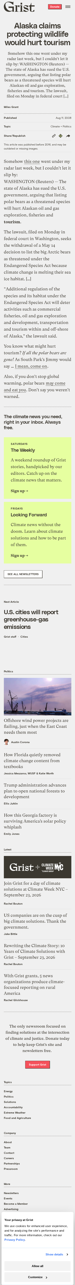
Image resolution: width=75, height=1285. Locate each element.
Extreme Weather (14, 1112)
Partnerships (12, 1163)
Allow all (37, 1266)
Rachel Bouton (13, 903)
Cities (24, 636)
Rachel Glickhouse (16, 1000)
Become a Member (16, 1203)
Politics (8, 1096)
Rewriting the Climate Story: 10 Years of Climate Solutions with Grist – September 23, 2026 (34, 951)
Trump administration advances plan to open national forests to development (35, 791)
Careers (9, 1158)
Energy (8, 1091)
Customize (35, 1277)
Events (8, 1198)
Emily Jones (11, 833)
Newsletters (11, 1193)
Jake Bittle (10, 933)
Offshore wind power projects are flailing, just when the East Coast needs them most (36, 726)
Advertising (11, 1209)
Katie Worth (46, 773)
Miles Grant (11, 106)
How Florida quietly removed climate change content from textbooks (32, 760)
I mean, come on (31, 366)
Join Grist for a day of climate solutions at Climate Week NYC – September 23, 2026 (36, 889)
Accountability (13, 1107)
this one (32, 161)
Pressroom (11, 1168)
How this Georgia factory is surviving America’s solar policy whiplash (35, 821)
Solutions (10, 1101)
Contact (9, 1152)
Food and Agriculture (17, 1117)
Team (7, 1147)
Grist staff (10, 636)
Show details (54, 1254)
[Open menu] (67, 7)
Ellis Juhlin (11, 803)
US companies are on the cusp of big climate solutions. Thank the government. (35, 921)
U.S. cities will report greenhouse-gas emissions (31, 619)
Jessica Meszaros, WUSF (20, 773)
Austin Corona (20, 742)
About (8, 1142)
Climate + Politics (61, 126)
